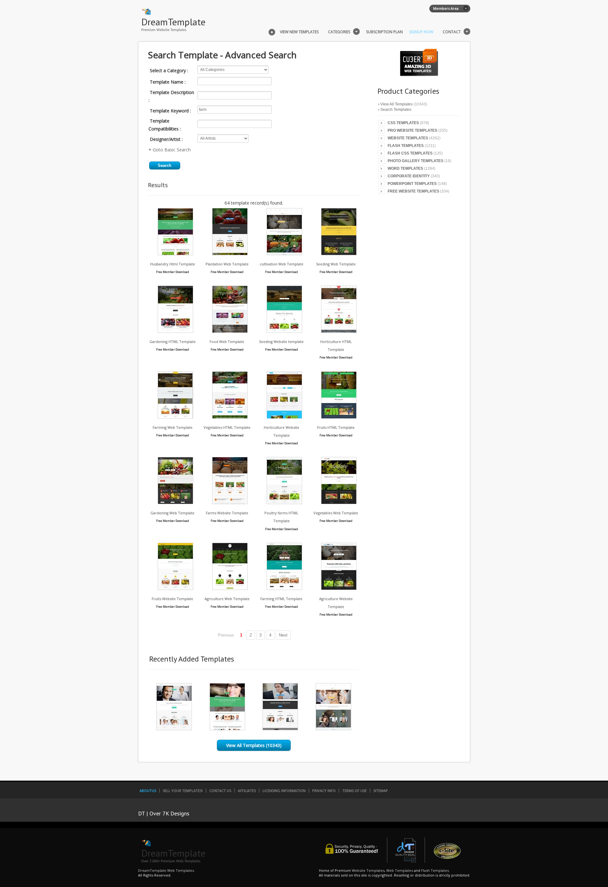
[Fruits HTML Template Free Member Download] (339, 417)
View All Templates (396, 104)
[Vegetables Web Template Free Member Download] (339, 502)
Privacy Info (324, 791)
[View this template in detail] (174, 728)
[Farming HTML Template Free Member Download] (284, 588)
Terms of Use (354, 791)
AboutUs (148, 791)
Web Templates (399, 870)
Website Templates (408, 138)
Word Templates (405, 168)
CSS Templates (403, 123)
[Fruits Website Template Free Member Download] (175, 588)
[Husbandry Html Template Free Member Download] (175, 253)
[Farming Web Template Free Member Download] (175, 417)
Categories (339, 32)
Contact (452, 32)
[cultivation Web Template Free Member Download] (284, 253)
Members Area (446, 8)
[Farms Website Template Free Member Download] (230, 502)
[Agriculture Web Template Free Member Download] (230, 588)
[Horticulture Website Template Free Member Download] (284, 417)
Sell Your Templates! (183, 791)
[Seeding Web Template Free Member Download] (339, 253)
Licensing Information (284, 791)
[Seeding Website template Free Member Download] (284, 331)
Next (283, 635)
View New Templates (299, 32)
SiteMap (380, 791)
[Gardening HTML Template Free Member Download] (175, 331)
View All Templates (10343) (254, 745)
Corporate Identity (409, 176)
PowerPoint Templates (412, 183)
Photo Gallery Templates (415, 161)
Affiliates (247, 791)
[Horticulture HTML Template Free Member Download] (339, 331)
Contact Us (220, 791)
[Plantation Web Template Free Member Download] (230, 253)
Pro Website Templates (412, 130)
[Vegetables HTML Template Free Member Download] (230, 417)
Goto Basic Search (172, 150)
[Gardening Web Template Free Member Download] (175, 502)
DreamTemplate (173, 22)
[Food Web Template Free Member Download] (230, 331)
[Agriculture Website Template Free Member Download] (339, 588)
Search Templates (395, 109)
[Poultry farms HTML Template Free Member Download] (284, 502)
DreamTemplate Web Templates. (166, 870)
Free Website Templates (413, 191)
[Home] (272, 31)
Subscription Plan (384, 32)
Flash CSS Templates (410, 153)
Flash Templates (406, 145)
